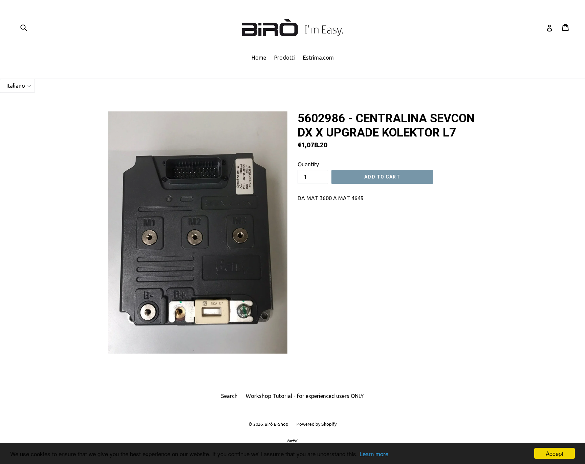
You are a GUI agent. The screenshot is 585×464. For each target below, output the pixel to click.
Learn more (374, 453)
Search (229, 396)
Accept (554, 453)
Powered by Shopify (317, 424)
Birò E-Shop (276, 424)
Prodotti (284, 58)
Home (259, 58)
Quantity (308, 164)
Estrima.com (318, 58)
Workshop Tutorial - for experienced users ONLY (305, 396)
